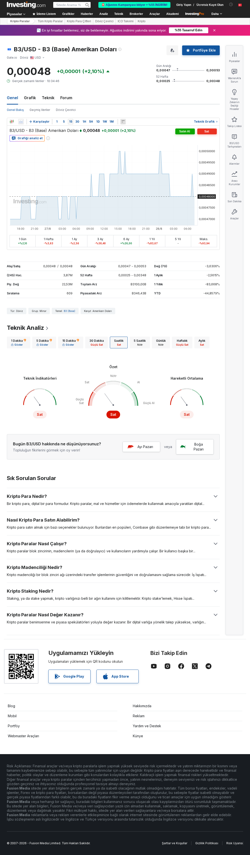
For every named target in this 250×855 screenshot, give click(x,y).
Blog (11, 706)
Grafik (30, 97)
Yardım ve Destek (147, 726)
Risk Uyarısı (234, 843)
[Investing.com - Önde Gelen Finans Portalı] (26, 4)
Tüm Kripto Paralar (50, 21)
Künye (138, 736)
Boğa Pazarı (199, 446)
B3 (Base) (69, 311)
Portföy (14, 726)
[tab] (18, 342)
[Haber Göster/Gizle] (123, 121)
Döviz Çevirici (104, 21)
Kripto (142, 21)
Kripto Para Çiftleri (79, 21)
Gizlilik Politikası (206, 843)
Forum (66, 97)
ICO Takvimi (126, 21)
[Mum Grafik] (11, 121)
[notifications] (231, 4)
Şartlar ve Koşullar (174, 843)
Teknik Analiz (25, 327)
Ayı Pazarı (145, 447)
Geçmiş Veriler (40, 110)
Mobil (12, 716)
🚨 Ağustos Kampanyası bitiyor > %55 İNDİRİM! (134, 5)
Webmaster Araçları (23, 736)
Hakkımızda (142, 706)
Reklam (139, 716)
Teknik (48, 97)
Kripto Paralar (20, 21)
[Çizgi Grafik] (21, 121)
